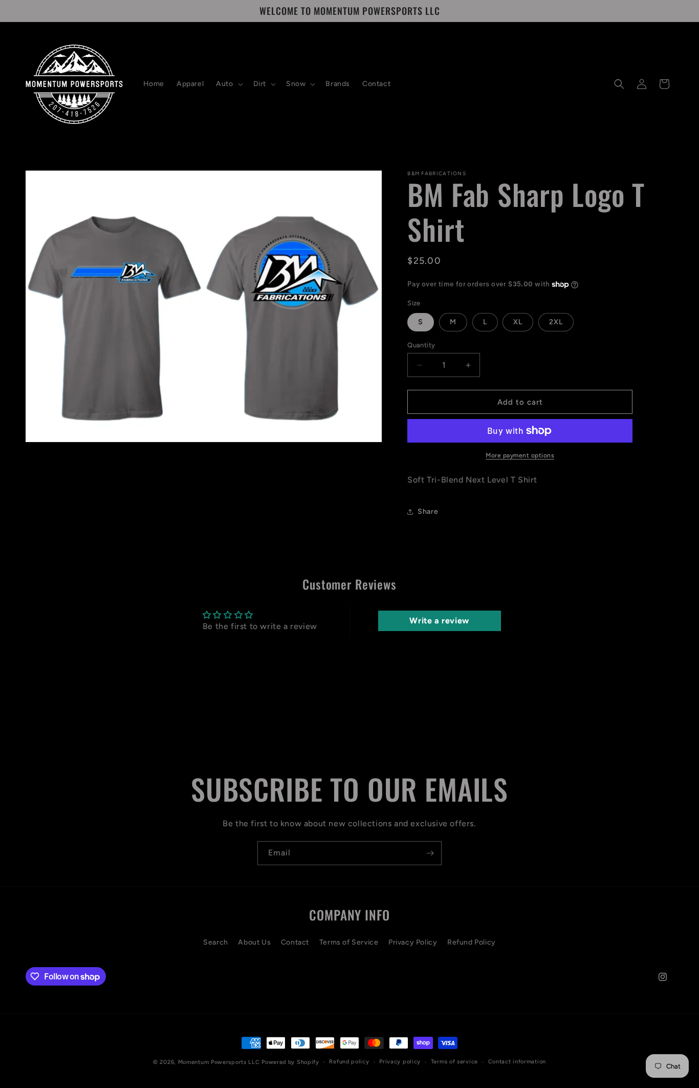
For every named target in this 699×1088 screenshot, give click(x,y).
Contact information (517, 1061)
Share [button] (428, 511)
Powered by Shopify (290, 1062)
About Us (254, 941)
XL (517, 322)
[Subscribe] (430, 853)
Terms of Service (349, 941)
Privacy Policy (412, 941)
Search (215, 941)
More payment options (520, 455)
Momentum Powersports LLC (219, 1062)
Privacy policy (400, 1061)
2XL (556, 322)
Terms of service (454, 1061)
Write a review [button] (439, 620)
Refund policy (349, 1061)
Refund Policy (471, 941)
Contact (295, 941)
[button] (228, 84)
